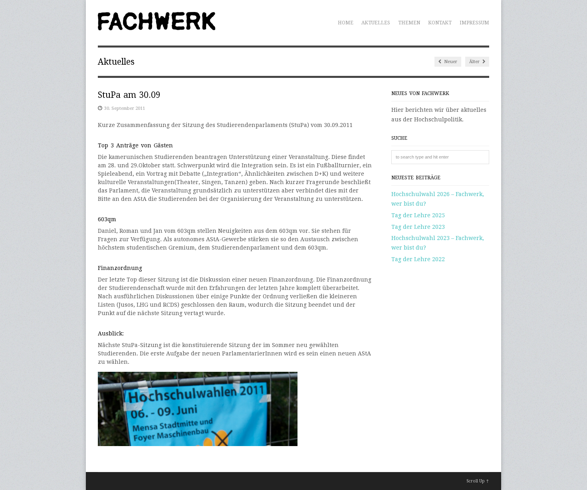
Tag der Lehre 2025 (418, 215)
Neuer (450, 61)
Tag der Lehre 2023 (418, 227)
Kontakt (440, 23)
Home (345, 23)
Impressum (474, 23)
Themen (409, 23)
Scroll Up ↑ (477, 481)
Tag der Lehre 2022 (418, 259)
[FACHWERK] (156, 26)
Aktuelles (375, 23)
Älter (475, 61)
